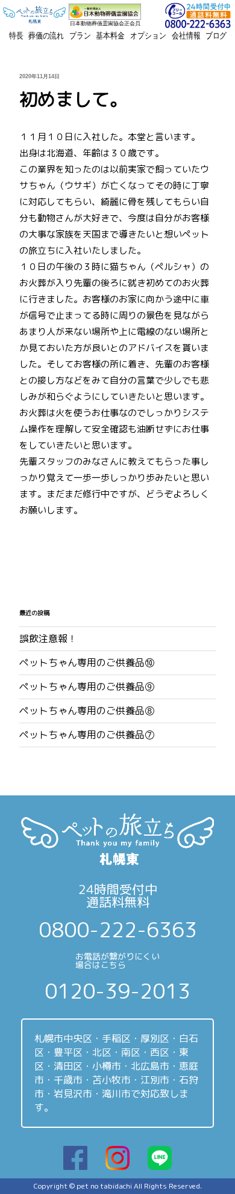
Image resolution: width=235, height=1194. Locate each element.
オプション (148, 35)
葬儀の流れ (46, 35)
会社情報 (186, 35)
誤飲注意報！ (48, 638)
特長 (16, 35)
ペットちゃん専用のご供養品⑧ (86, 710)
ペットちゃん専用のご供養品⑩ (86, 662)
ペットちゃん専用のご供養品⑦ (86, 734)
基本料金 (110, 35)
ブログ (216, 35)
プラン (80, 35)
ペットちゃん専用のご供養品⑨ (86, 686)
